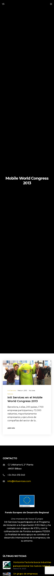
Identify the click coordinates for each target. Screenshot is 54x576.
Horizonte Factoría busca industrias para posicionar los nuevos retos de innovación (32, 564)
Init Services (11, 390)
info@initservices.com (19, 481)
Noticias (10, 394)
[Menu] (50, 4)
